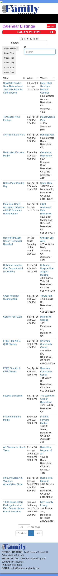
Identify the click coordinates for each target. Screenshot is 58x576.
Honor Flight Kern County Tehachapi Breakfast (12, 241)
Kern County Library (46, 503)
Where (43, 78)
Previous (22, 533)
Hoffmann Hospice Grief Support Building (47, 269)
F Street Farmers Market (44, 420)
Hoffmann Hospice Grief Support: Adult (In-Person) (13, 268)
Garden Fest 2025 (12, 316)
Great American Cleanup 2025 (11, 297)
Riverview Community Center (46, 344)
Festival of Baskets (12, 395)
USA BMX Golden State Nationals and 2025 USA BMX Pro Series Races (13, 87)
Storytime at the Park (14, 134)
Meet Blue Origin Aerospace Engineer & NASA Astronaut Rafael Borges (13, 208)
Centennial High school (46, 154)
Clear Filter (9, 53)
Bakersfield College (46, 318)
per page (35, 526)
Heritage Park (47, 134)
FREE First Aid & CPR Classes (11, 342)
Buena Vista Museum (46, 479)
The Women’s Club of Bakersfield (47, 399)
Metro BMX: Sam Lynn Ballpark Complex (46, 87)
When (30, 78)
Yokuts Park (46, 295)
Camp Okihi (46, 182)
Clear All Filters (11, 48)
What (6, 78)
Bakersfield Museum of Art (46, 450)
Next (38, 533)
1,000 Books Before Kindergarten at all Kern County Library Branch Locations (13, 506)
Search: (15, 42)
